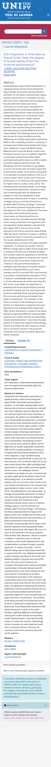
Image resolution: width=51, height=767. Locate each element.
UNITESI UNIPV (11, 42)
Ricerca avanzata (39, 35)
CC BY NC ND (35, 687)
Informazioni (12, 705)
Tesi (26, 42)
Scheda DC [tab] (24, 340)
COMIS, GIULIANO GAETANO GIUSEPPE (19, 70)
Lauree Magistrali (15, 46)
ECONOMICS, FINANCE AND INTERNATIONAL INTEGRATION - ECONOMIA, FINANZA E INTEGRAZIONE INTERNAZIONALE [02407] (23, 363)
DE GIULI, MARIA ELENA (14, 641)
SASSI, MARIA (10, 649)
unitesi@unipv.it (11, 696)
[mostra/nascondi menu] (48, 15)
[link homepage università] (18, 14)
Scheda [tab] (9, 340)
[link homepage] (17, 5)
